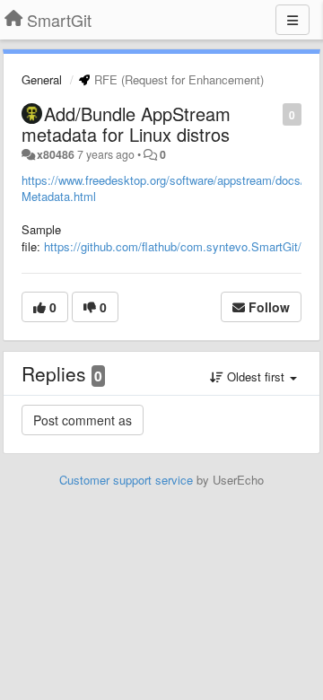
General (42, 79)
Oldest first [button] (255, 376)
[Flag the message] (273, 113)
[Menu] (292, 19)
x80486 (55, 154)
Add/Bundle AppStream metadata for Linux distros (126, 124)
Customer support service (126, 479)
